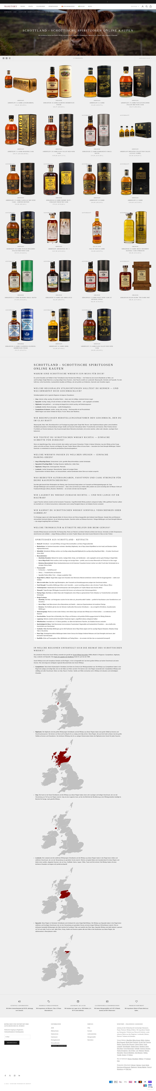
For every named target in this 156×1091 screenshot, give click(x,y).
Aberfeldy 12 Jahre (97, 102)
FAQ (88, 1028)
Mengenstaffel (91, 1037)
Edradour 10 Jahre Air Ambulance (59, 297)
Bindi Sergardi (121, 1042)
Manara (147, 1050)
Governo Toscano (145, 1048)
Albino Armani (136, 1040)
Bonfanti (135, 1042)
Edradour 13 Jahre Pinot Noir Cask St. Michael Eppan (97, 298)
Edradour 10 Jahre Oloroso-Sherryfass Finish (58, 103)
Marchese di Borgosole (123, 1067)
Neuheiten (90, 1040)
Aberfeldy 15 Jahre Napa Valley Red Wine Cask (97, 347)
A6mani (133, 1065)
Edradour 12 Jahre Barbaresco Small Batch (97, 152)
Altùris (142, 1040)
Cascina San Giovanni (128, 1044)
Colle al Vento (139, 1044)
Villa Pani (128, 1069)
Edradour (59, 100)
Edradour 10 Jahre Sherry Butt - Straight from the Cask (59, 201)
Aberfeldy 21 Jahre (135, 200)
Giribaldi (137, 1048)
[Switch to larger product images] (3, 58)
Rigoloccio (134, 1067)
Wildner (141, 1059)
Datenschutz (54, 1034)
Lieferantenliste (91, 1034)
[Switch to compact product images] (9, 58)
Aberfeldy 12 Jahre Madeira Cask (21, 151)
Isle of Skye (97, 246)
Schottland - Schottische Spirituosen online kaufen (36, 11)
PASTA (31, 6)
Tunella (119, 1055)
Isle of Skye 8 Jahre (97, 249)
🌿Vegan (81, 6)
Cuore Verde (145, 1065)
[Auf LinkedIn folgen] (19, 1075)
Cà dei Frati (142, 1042)
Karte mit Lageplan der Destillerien (64, 657)
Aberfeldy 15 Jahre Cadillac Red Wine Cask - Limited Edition (21, 201)
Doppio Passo (135, 1046)
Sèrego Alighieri (141, 1067)
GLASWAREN (41, 6)
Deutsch (134, 6)
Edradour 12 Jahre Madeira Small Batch (21, 297)
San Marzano (139, 1052)
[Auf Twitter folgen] (10, 1075)
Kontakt (89, 1031)
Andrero (147, 1040)
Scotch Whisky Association (80, 654)
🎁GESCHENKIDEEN (68, 6)
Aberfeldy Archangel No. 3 (59, 249)
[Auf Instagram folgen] (15, 1075)
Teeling (145, 1052)
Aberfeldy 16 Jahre (97, 200)
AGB (52, 1028)
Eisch (147, 1046)
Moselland (135, 1059)
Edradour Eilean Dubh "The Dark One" (135, 297)
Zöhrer (131, 1055)
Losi (137, 1050)
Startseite (8, 11)
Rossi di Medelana (129, 1052)
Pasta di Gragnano (122, 1050)
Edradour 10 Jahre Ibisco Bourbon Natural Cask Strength (135, 249)
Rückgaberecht (55, 1040)
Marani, (130, 1059)
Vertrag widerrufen (59, 1045)
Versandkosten (55, 1043)
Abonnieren (12, 1042)
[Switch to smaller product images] (6, 58)
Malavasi (141, 1050)
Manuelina (120, 1052)
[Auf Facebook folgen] (5, 1075)
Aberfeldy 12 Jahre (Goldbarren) (21, 102)
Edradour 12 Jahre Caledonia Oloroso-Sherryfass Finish (20, 347)
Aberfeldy (20, 100)
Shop (15, 11)
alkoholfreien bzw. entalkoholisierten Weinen (84, 1)
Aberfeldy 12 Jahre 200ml (59, 346)
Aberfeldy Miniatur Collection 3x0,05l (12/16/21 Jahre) (135, 152)
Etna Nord (120, 1048)
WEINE (23, 6)
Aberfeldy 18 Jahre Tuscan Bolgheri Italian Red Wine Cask (20, 249)
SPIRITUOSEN (53, 6)
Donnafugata (126, 1046)
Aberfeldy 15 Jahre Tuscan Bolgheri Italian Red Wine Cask (135, 103)
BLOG (90, 6)
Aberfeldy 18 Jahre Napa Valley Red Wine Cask (59, 152)
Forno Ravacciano (129, 1048)
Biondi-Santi (129, 1042)
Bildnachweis (54, 1031)
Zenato (124, 1055)
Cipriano (138, 1065)
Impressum (54, 1037)
